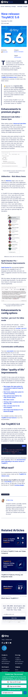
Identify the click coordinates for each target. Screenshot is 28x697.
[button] (26, 2)
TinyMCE (4, 657)
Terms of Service (14, 622)
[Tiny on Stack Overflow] (4, 643)
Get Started (5, 671)
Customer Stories (19, 671)
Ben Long (10, 500)
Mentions (8, 180)
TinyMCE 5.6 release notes (9, 77)
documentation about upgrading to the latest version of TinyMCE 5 (13, 461)
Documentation (5, 669)
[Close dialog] (26, 674)
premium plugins (19, 485)
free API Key (8, 481)
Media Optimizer (6, 661)
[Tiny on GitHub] (2, 643)
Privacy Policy (5, 622)
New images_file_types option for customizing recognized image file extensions (13, 388)
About (16, 669)
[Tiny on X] (8, 643)
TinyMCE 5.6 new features (9, 417)
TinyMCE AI (4, 659)
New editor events (9, 399)
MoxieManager (5, 663)
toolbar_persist (21, 328)
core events (10, 351)
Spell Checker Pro (6, 267)
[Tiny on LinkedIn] (6, 643)
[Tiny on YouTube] (10, 643)
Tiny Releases (17, 57)
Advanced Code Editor (19, 123)
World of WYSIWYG (18, 51)
